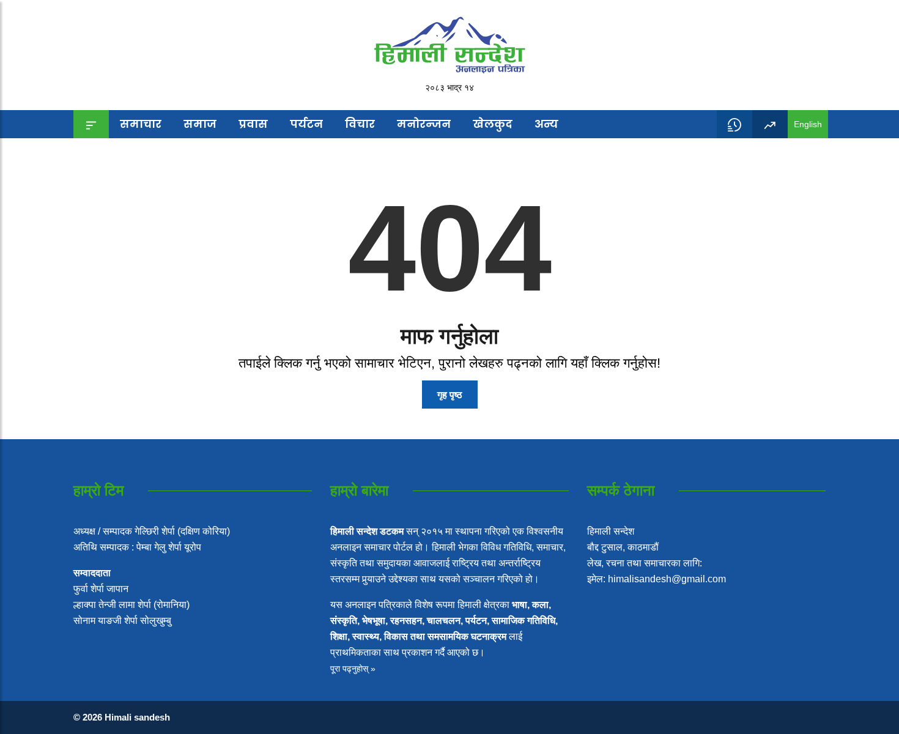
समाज (199, 124)
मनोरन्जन (424, 124)
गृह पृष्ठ (449, 395)
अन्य (546, 124)
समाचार (140, 124)
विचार (360, 124)
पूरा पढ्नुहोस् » (353, 668)
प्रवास (253, 124)
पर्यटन (306, 124)
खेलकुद (492, 124)
